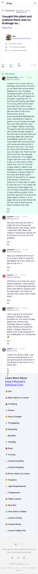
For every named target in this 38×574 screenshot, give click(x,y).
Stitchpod (10, 250)
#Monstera (7, 28)
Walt (14, 36)
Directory (19, 570)
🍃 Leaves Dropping (14, 467)
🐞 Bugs (9, 448)
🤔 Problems (11, 480)
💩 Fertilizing (11, 404)
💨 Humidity (10, 442)
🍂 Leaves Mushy (13, 524)
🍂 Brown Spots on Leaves (17, 473)
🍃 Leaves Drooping (14, 461)
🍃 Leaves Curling (13, 518)
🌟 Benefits (10, 435)
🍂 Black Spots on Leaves (17, 398)
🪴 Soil (8, 391)
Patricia (10, 275)
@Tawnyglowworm (14, 252)
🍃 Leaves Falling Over (15, 530)
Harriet (9, 349)
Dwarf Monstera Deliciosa (21, 38)
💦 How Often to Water (15, 511)
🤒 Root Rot (10, 505)
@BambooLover (13, 219)
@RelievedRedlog (13, 277)
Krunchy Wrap (12, 77)
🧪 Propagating (12, 423)
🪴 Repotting (11, 429)
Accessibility (32, 568)
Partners (10, 568)
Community (9, 10)
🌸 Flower (9, 410)
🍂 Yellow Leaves (13, 499)
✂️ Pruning (10, 454)
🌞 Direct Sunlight (13, 416)
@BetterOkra (21, 12)
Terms (24, 568)
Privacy (17, 568)
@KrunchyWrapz (13, 79)
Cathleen (10, 217)
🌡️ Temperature (12, 492)
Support (3, 568)
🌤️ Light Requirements (15, 486)
